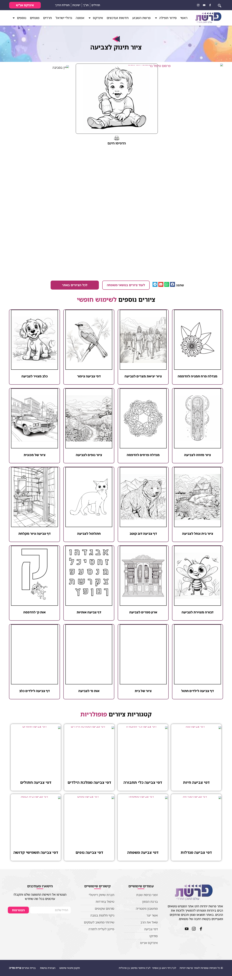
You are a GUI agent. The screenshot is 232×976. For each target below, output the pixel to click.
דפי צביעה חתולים (35, 782)
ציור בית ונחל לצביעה (197, 533)
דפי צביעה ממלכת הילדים (89, 782)
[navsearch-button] (219, 5)
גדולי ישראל (64, 18)
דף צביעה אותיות (89, 612)
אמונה (80, 18)
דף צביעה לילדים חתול (197, 691)
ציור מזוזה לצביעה (197, 455)
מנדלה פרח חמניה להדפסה (197, 376)
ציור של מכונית (35, 455)
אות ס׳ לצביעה (89, 691)
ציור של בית (143, 691)
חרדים (47, 18)
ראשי (183, 18)
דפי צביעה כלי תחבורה (142, 782)
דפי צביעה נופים (89, 852)
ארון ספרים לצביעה (143, 612)
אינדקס (98, 18)
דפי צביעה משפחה (142, 852)
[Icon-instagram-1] (198, 5)
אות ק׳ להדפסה (34, 612)
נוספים (21, 18)
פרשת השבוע (141, 18)
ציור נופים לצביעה (89, 455)
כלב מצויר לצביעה (34, 376)
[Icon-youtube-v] (204, 5)
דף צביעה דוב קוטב (143, 533)
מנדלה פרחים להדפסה (143, 455)
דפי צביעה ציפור (89, 376)
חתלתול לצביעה (89, 533)
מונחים (34, 18)
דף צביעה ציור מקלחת (34, 533)
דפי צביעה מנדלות (196, 852)
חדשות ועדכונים (118, 18)
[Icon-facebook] (210, 5)
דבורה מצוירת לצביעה (197, 612)
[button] (172, 284)
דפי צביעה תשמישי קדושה (35, 852)
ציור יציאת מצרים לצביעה (143, 376)
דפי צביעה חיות (196, 782)
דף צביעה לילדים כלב (34, 691)
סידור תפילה (168, 18)
